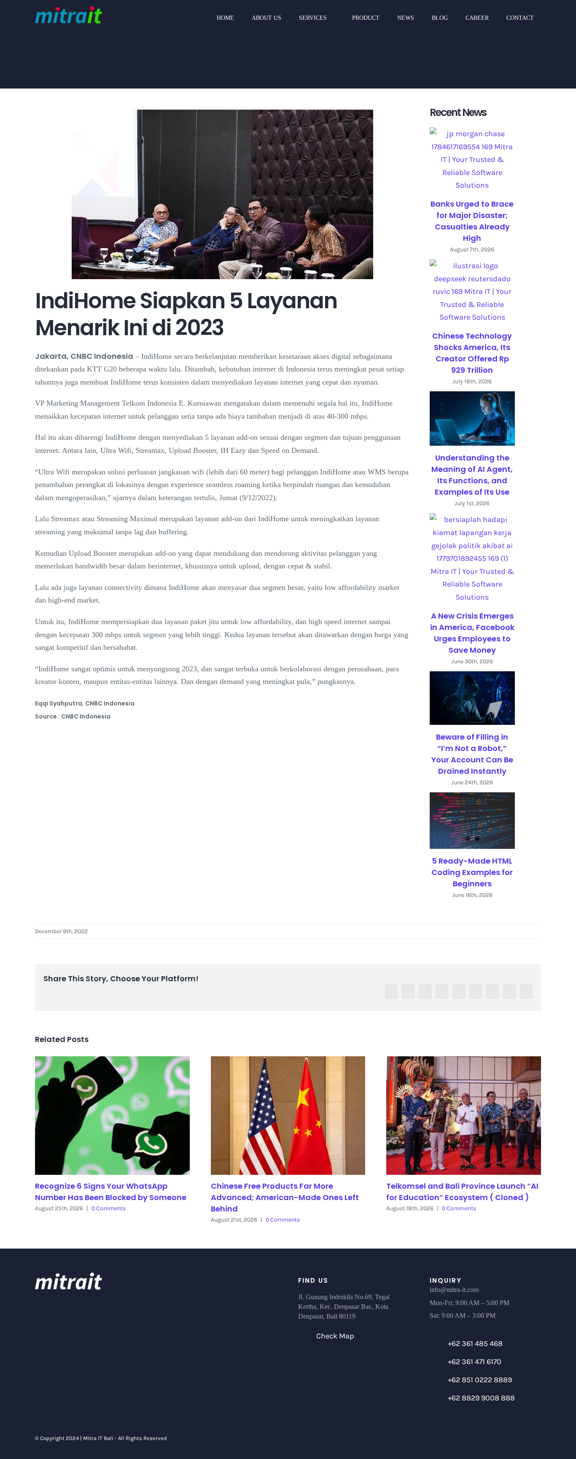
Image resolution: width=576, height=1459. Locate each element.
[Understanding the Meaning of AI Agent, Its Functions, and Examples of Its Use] (472, 418)
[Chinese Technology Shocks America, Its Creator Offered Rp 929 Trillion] (472, 291)
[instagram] (485, 1438)
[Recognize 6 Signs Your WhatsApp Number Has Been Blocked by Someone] (112, 1115)
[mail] (514, 1438)
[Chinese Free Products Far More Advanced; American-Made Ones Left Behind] (288, 1115)
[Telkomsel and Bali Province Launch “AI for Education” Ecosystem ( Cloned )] (463, 1115)
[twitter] (471, 1438)
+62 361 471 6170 (474, 1361)
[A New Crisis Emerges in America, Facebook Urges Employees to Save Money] (472, 558)
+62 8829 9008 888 (481, 1397)
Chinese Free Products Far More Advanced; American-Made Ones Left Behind (285, 1197)
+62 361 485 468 (475, 1343)
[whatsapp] (500, 1438)
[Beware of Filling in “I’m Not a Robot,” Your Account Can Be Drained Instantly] (472, 698)
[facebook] (457, 1438)
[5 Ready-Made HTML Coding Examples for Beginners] (472, 820)
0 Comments (109, 1208)
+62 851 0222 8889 (480, 1379)
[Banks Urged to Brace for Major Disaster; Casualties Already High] (472, 159)
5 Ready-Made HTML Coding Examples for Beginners (472, 872)
